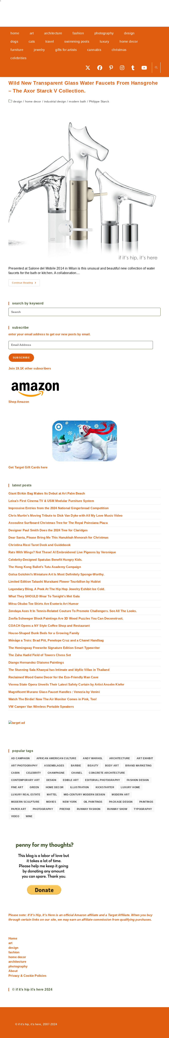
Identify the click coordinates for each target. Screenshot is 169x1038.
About (13, 971)
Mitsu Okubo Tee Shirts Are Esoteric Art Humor (43, 603)
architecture (119, 758)
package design (121, 801)
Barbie (76, 765)
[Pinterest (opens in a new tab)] (112, 67)
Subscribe (21, 357)
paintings (146, 801)
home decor (33, 101)
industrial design (55, 101)
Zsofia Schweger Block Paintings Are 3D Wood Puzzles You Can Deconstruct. (65, 618)
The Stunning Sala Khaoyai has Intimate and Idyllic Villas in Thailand (58, 669)
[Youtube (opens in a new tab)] (145, 67)
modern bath (77, 101)
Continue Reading (26, 283)
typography (143, 809)
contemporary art (25, 780)
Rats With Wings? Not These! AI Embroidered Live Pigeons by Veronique (62, 552)
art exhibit (145, 758)
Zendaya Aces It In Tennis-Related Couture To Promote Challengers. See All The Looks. (72, 611)
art (10, 943)
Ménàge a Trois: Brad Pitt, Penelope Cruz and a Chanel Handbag (56, 640)
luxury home (130, 787)
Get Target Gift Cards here (27, 467)
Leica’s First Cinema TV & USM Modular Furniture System (51, 501)
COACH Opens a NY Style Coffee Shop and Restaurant (49, 625)
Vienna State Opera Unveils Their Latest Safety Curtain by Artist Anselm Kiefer (66, 684)
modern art (120, 794)
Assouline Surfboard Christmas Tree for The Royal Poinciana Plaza (58, 522)
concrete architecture (107, 772)
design (17, 101)
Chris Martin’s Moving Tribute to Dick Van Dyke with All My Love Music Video (65, 515)
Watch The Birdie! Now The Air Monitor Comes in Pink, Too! (52, 699)
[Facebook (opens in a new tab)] (101, 67)
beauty (93, 765)
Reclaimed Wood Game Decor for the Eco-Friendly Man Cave (53, 677)
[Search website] (156, 68)
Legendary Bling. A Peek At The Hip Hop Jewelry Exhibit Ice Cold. (56, 589)
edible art (71, 780)
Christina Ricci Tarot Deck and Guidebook (39, 545)
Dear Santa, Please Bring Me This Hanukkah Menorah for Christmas (58, 537)
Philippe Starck (99, 101)
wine (29, 816)
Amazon (80, 915)
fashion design (138, 780)
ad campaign (20, 758)
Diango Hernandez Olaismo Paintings (36, 662)
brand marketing (138, 765)
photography (43, 809)
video (15, 816)
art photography (24, 765)
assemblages (54, 765)
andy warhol (92, 758)
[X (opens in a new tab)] (89, 67)
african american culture (56, 758)
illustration (79, 787)
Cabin (15, 772)
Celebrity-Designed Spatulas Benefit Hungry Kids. (45, 559)
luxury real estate (25, 794)
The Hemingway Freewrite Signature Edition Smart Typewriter (54, 648)
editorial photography (102, 780)
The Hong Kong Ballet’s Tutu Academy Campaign (44, 567)
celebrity (33, 772)
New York (70, 801)
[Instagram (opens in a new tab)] (123, 67)
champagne (56, 772)
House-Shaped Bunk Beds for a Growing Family (43, 633)
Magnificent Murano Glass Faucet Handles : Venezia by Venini (54, 692)
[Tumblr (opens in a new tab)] (134, 67)
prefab (65, 809)
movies (51, 801)
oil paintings (93, 801)
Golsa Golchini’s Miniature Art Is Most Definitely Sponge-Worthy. (56, 574)
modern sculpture (25, 801)
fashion (13, 952)
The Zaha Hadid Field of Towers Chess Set (39, 655)
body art (112, 765)
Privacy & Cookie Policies (27, 975)
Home (12, 938)
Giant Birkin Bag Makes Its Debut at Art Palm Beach (46, 493)
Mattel (52, 794)
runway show (117, 809)
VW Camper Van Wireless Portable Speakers (41, 706)
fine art (17, 787)
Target (112, 915)
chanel (76, 772)
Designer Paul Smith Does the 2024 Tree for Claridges (48, 530)
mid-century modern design (84, 794)
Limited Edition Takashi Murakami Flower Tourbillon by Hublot (54, 581)
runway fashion (89, 809)
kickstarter (105, 787)
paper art (18, 809)
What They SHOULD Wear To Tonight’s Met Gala (44, 596)
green (34, 787)
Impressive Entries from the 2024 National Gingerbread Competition (58, 508)
